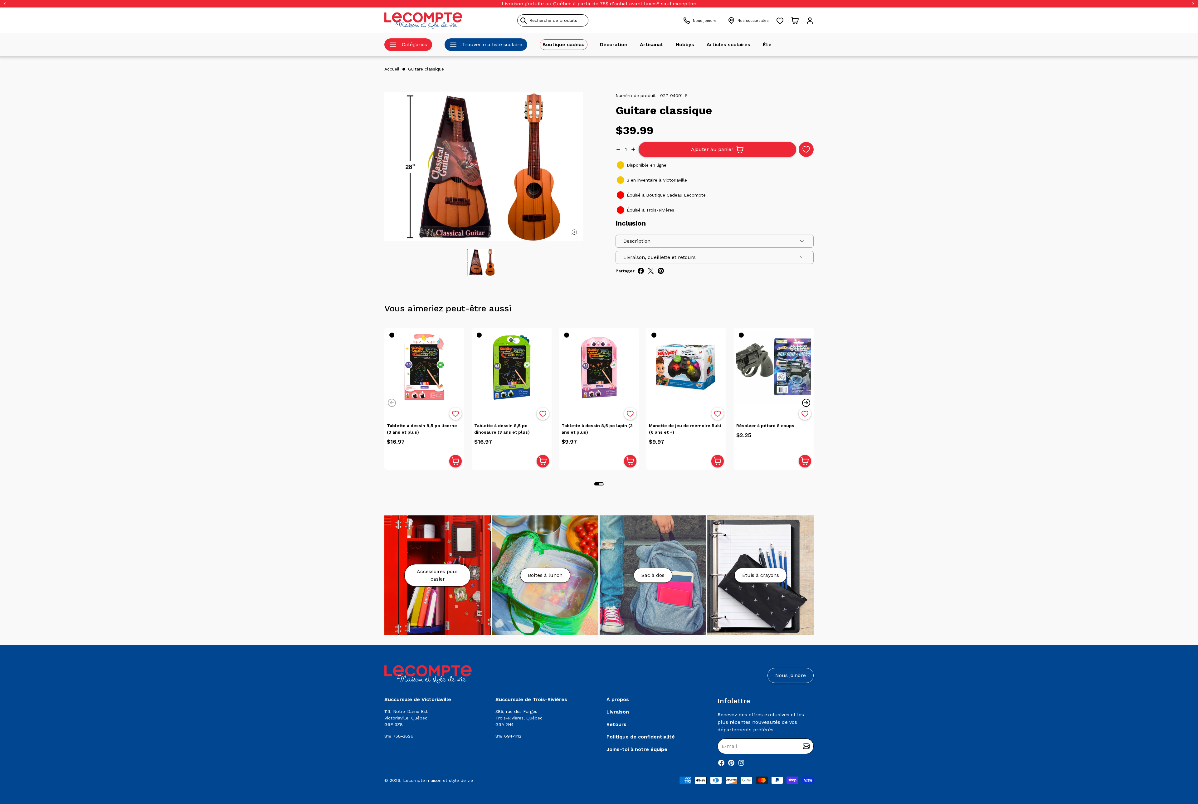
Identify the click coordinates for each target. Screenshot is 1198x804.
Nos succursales (753, 20)
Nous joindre (705, 20)
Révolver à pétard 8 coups (765, 425)
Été (767, 44)
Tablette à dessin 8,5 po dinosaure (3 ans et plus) (502, 429)
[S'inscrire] (806, 746)
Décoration (613, 44)
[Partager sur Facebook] (641, 271)
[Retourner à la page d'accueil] (428, 674)
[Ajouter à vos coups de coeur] (806, 149)
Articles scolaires (728, 44)
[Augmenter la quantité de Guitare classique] (633, 149)
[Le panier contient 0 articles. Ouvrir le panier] (795, 20)
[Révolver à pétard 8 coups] (773, 367)
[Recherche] (523, 20)
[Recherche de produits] (581, 20)
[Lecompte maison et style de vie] (423, 20)
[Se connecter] (810, 20)
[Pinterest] (731, 763)
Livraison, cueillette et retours (659, 257)
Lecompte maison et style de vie (438, 780)
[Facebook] (721, 763)
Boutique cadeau (564, 44)
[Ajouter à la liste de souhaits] (455, 413)
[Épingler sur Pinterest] (661, 271)
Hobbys (685, 44)
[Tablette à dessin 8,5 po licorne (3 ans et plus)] (424, 367)
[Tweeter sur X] (651, 271)
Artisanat (651, 44)
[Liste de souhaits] (780, 20)
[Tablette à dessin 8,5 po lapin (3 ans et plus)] (599, 367)
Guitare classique (426, 68)
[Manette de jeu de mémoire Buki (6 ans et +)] (686, 367)
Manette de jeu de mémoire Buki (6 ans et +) (685, 429)
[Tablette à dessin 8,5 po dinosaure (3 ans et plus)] (511, 367)
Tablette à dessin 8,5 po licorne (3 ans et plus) (422, 429)
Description (636, 241)
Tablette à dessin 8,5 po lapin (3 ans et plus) (597, 429)
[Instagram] (741, 763)
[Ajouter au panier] (455, 461)
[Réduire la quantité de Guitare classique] (618, 149)
